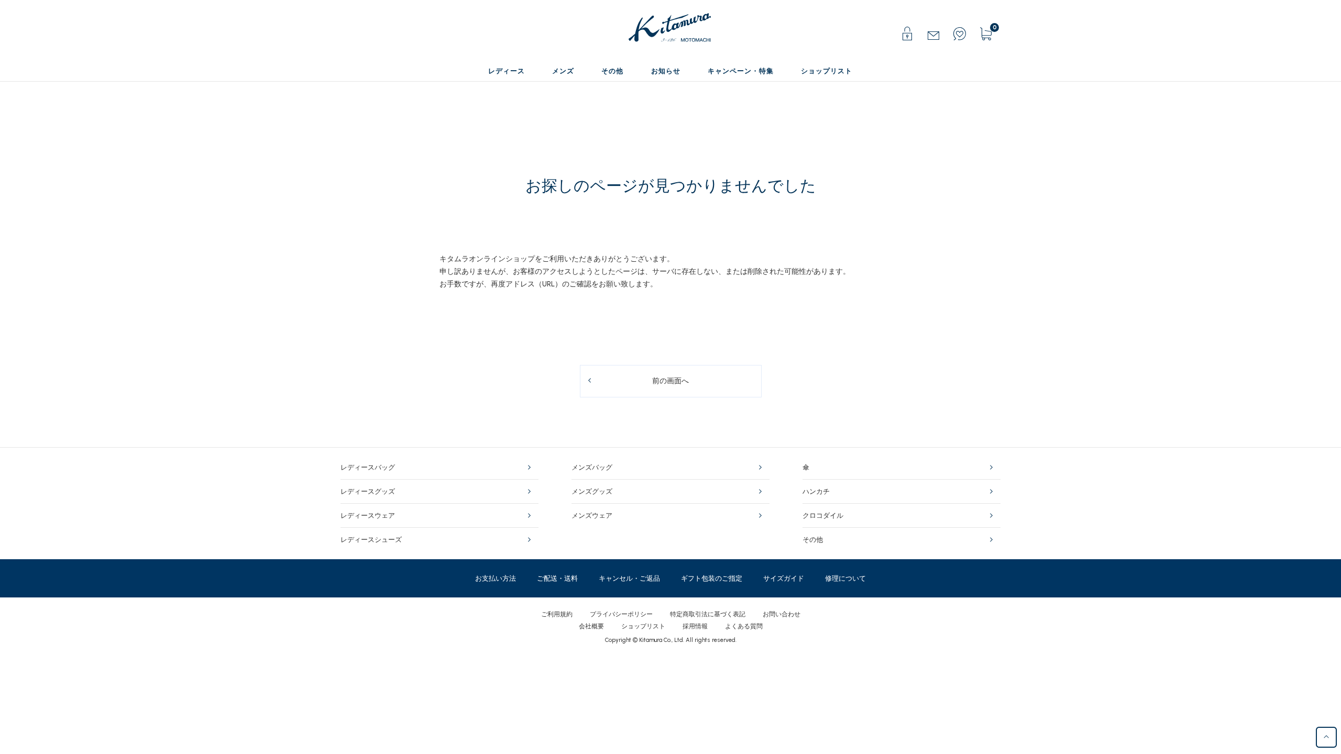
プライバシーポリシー (621, 614)
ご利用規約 (557, 614)
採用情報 (695, 626)
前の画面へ (670, 380)
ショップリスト (643, 626)
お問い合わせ (781, 614)
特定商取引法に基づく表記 (707, 614)
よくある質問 (744, 626)
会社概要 (591, 626)
